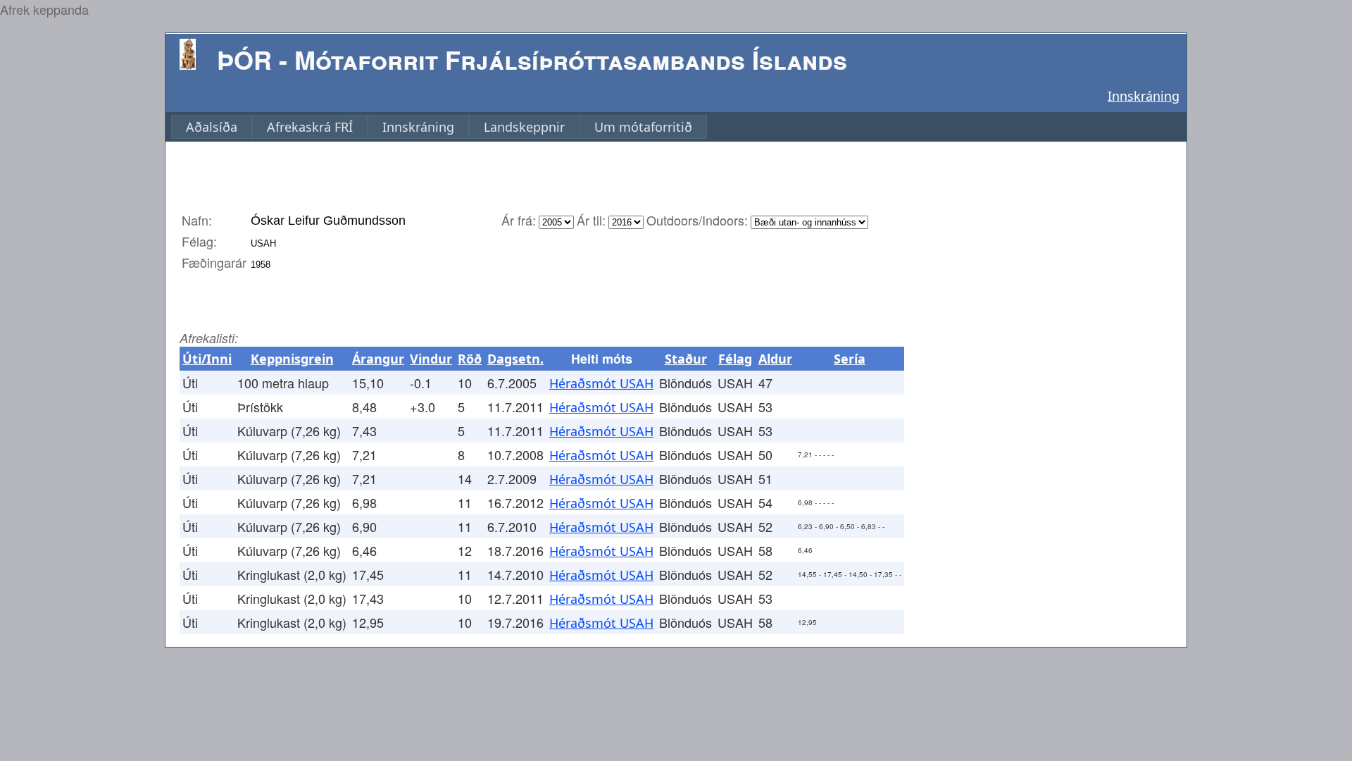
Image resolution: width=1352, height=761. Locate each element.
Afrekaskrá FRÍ (310, 126)
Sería (849, 358)
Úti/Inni (207, 358)
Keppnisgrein (292, 358)
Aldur (775, 358)
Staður (686, 358)
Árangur (378, 358)
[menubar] (439, 127)
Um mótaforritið (643, 126)
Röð (470, 358)
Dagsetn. (515, 358)
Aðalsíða (211, 126)
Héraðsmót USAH (601, 383)
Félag (735, 358)
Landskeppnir (524, 126)
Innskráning (1143, 95)
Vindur (431, 358)
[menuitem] (211, 127)
